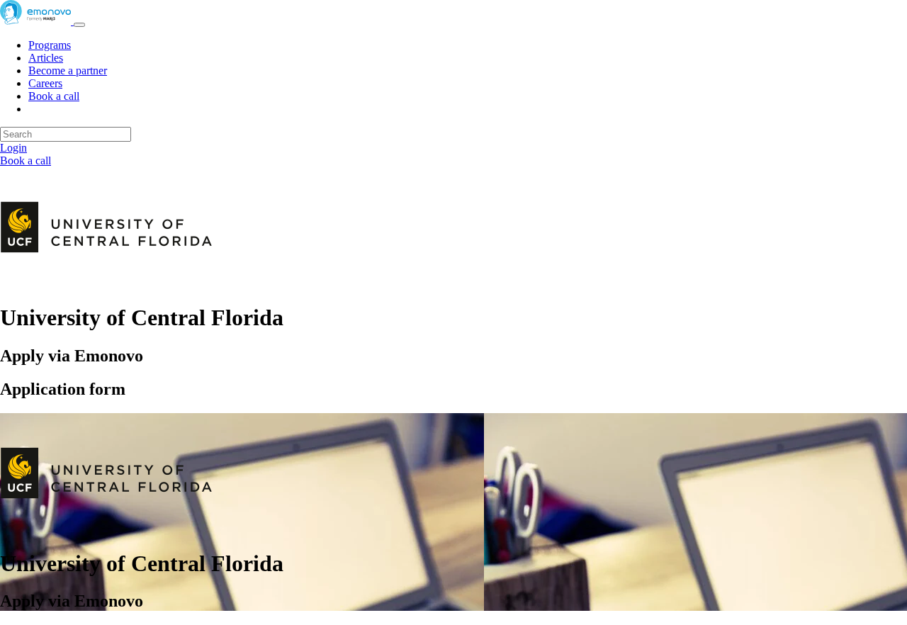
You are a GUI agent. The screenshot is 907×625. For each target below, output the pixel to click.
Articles (45, 58)
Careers (45, 83)
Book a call (53, 96)
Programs (49, 45)
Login (13, 148)
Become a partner (67, 70)
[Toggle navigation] (79, 25)
